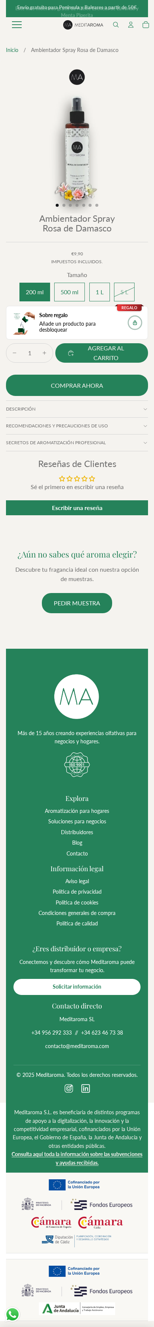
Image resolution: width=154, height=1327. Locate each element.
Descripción (21, 409)
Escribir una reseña (77, 507)
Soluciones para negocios (77, 821)
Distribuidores (77, 832)
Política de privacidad (77, 891)
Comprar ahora (77, 385)
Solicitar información (77, 986)
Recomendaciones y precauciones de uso (57, 425)
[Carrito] (145, 24)
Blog (77, 842)
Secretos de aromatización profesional (56, 442)
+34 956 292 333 (51, 1032)
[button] (115, 24)
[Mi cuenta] (130, 24)
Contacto (77, 853)
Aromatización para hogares (77, 811)
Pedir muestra (77, 602)
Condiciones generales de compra (77, 913)
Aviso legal (77, 881)
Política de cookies (77, 902)
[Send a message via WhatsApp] (12, 1314)
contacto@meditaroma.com (77, 1046)
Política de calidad (77, 923)
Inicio (12, 50)
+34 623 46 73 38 (102, 1032)
